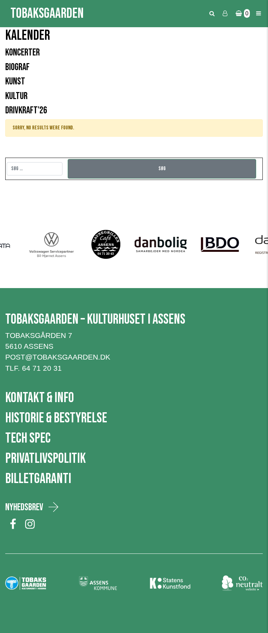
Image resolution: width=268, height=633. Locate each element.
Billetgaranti (38, 478)
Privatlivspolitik (45, 458)
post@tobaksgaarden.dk (57, 357)
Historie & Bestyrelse (56, 418)
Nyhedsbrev (24, 507)
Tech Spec (28, 438)
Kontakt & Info (39, 398)
